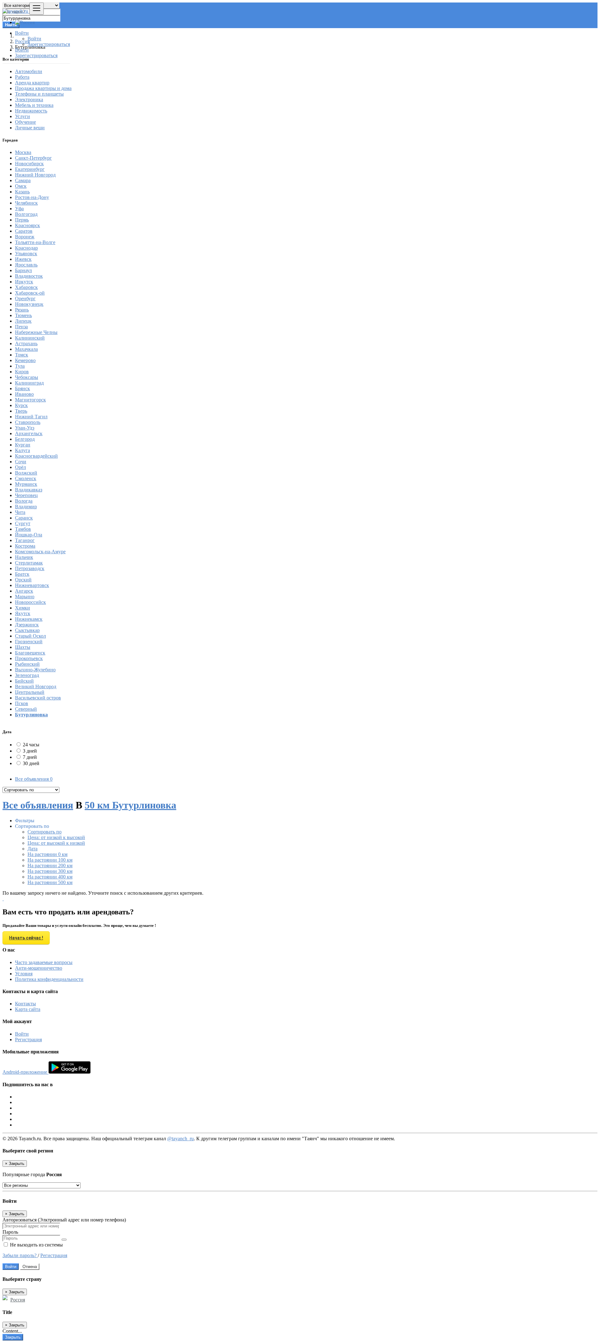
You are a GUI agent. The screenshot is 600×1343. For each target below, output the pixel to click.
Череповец (26, 495)
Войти (34, 38)
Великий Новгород (35, 686)
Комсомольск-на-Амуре (40, 551)
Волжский (26, 472)
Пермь (22, 219)
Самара (23, 180)
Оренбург (25, 298)
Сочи (20, 461)
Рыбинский (27, 664)
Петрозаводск (29, 568)
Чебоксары (26, 377)
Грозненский (28, 641)
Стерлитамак (29, 562)
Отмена (29, 1266)
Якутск (22, 613)
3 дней (30, 751)
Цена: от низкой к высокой (56, 837)
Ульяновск (26, 253)
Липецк (23, 321)
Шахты (22, 647)
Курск (21, 405)
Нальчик (24, 557)
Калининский (30, 338)
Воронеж (24, 236)
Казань (22, 191)
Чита (20, 512)
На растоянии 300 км (50, 871)
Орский (23, 579)
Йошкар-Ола (28, 534)
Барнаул (23, 270)
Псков (21, 703)
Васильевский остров (38, 697)
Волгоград (26, 214)
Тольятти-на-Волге (35, 242)
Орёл (20, 467)
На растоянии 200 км (50, 865)
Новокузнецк (29, 304)
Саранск (24, 517)
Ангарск (24, 591)
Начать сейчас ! (26, 937)
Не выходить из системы (36, 1244)
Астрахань (26, 343)
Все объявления (33, 779)
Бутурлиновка (31, 714)
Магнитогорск (30, 399)
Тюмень (23, 315)
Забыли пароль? (20, 1255)
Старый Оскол (30, 636)
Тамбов (23, 529)
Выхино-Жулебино (35, 669)
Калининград (29, 382)
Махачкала (26, 349)
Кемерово (25, 360)
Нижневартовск (32, 585)
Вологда (23, 501)
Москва (23, 152)
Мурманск (26, 484)
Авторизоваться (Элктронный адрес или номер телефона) (64, 1219)
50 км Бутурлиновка (130, 805)
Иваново (24, 394)
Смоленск (25, 478)
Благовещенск (30, 652)
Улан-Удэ (24, 427)
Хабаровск (26, 287)
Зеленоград (27, 675)
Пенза (21, 326)
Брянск (22, 388)
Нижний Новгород (35, 174)
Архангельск (28, 433)
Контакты (25, 1003)
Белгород (25, 439)
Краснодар (26, 248)
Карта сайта (27, 1009)
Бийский (24, 681)
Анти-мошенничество (38, 968)
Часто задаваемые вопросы (43, 962)
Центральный (29, 692)
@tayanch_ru (180, 1138)
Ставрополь (27, 422)
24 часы (31, 744)
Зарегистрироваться (49, 44)
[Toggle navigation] (36, 8)
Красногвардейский (36, 456)
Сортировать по (45, 831)
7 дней (30, 757)
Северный (26, 709)
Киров (22, 371)
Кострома (25, 546)
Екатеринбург (30, 169)
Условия (23, 973)
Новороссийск (30, 602)
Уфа (19, 208)
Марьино (24, 596)
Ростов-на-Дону (32, 197)
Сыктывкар (27, 630)
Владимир (26, 506)
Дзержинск (27, 624)
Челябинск (26, 203)
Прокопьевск (29, 658)
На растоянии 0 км (48, 854)
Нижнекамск (28, 619)
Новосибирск (29, 163)
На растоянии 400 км (50, 876)
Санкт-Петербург (33, 158)
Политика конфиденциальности (49, 979)
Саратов (23, 231)
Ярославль (26, 264)
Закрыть (13, 1337)
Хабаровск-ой (30, 293)
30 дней (31, 763)
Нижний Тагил (31, 416)
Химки (22, 607)
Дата (33, 848)
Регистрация (28, 1039)
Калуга (22, 450)
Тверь (21, 411)
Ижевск (23, 259)
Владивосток (29, 276)
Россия (17, 1299)
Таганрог (25, 540)
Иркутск (24, 281)
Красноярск (27, 225)
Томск (21, 354)
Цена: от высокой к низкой (56, 843)
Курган (22, 444)
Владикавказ (28, 489)
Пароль (10, 1232)
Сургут (22, 523)
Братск (22, 574)
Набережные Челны (36, 332)
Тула (20, 366)
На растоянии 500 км (50, 882)
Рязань (22, 309)
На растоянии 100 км (50, 860)
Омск (21, 186)
